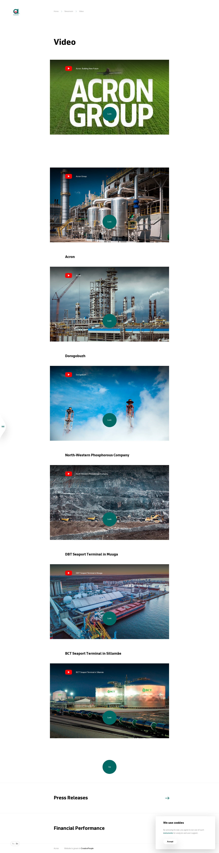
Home (56, 11)
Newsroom (69, 11)
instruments (168, 833)
